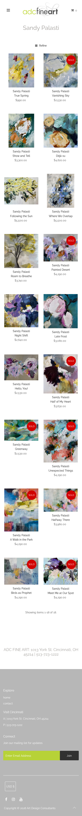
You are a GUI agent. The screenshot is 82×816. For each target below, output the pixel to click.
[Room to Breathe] (21, 251)
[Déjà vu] (60, 131)
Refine (42, 45)
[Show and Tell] (21, 131)
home (6, 697)
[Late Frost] (60, 311)
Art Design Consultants (41, 808)
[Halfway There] (60, 500)
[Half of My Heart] (60, 373)
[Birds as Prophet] (21, 571)
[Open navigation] (8, 10)
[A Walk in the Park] (21, 509)
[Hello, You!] (21, 367)
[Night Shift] (21, 310)
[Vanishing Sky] (60, 70)
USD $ (10, 786)
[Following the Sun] (21, 191)
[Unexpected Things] (60, 441)
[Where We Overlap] (60, 191)
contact (8, 703)
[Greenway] (21, 430)
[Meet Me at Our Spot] (60, 571)
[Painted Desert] (60, 248)
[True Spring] (21, 70)
